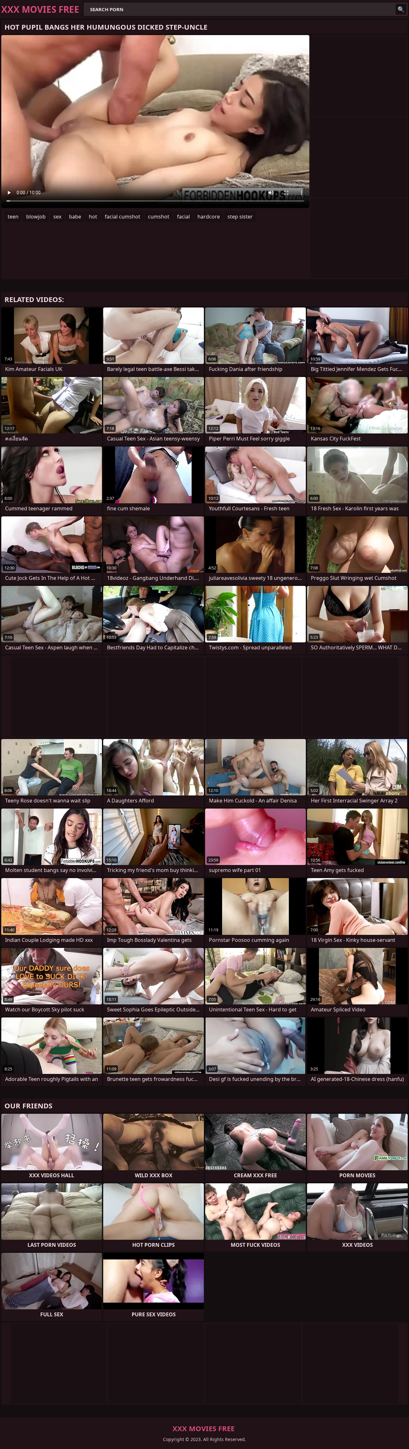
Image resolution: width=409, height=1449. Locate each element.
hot (93, 216)
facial (183, 216)
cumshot (158, 216)
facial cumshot (122, 216)
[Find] (401, 9)
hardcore (208, 216)
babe (75, 216)
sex (57, 216)
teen (13, 216)
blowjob (36, 216)
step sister (240, 216)
